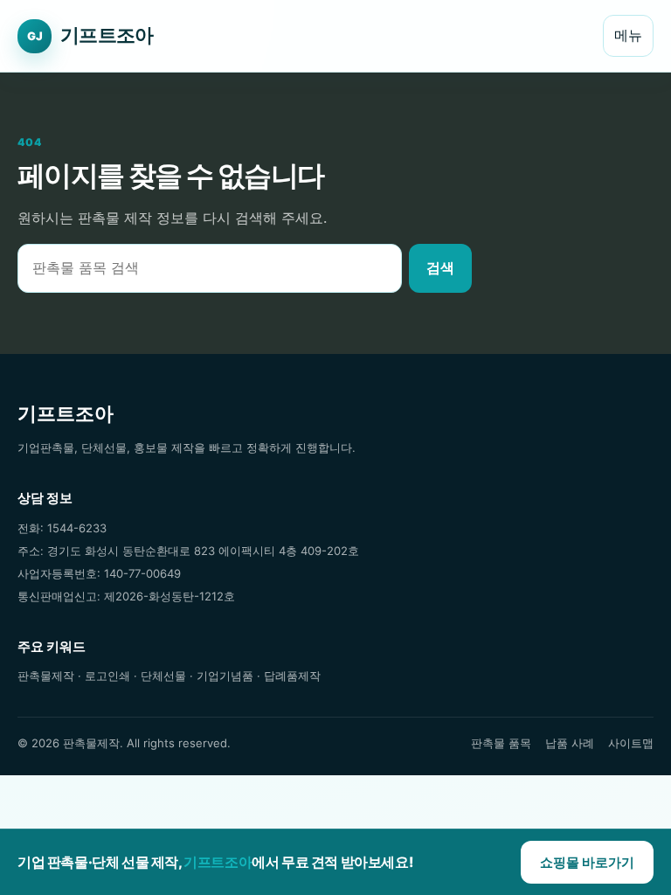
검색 (440, 267)
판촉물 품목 (501, 743)
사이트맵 (631, 743)
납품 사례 (569, 743)
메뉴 (628, 35)
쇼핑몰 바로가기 (587, 862)
